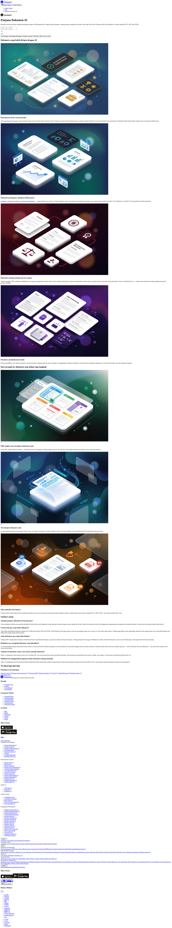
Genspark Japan (8, 698)
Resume (36, 36)
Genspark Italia (8, 703)
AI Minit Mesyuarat (9, 755)
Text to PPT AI (8, 832)
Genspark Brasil (8, 699)
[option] (6, 895)
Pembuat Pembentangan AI (12, 811)
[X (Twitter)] (2, 882)
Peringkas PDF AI (9, 826)
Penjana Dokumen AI (10, 745)
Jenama (6, 716)
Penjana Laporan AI (10, 821)
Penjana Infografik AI (10, 777)
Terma (6, 719)
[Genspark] (6, 2)
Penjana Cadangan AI (10, 818)
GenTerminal (8, 689)
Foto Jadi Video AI (9, 803)
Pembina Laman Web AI (11, 810)
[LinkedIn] (4, 882)
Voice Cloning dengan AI (11, 802)
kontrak (8, 281)
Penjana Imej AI (8, 762)
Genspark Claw (8, 684)
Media (6, 713)
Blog (5, 711)
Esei (45, 36)
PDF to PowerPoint (9, 830)
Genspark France (9, 701)
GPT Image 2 (8, 788)
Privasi (6, 718)
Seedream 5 (7, 789)
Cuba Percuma (17, 5)
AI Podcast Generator (10, 799)
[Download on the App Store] (7, 728)
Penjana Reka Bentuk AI (11, 775)
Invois (48, 36)
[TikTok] (12, 882)
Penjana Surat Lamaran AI (11, 748)
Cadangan (3, 201)
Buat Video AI (8, 800)
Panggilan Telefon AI (10, 834)
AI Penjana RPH (9, 750)
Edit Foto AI (7, 764)
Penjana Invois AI (9, 816)
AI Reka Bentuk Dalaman (11, 769)
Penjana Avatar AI (9, 766)
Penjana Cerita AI (9, 747)
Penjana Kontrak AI (10, 751)
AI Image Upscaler (9, 772)
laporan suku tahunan (29, 201)
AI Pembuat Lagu (9, 797)
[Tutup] (2, 891)
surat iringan (7, 121)
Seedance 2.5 (8, 791)
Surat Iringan (4, 36)
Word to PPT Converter (11, 829)
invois (33, 281)
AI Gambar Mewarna (10, 770)
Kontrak (25, 36)
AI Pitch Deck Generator (11, 814)
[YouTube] (10, 882)
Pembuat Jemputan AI (10, 780)
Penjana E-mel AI (9, 827)
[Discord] (8, 882)
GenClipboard (8, 688)
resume (16, 121)
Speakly (6, 686)
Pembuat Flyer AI (9, 778)
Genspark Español (9, 704)
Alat (6, 10)
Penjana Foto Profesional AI (12, 767)
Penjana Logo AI (9, 824)
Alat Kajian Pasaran (10, 835)
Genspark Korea (9, 696)
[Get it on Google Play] (9, 734)
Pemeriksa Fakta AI (9, 756)
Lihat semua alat (5, 675)
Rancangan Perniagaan (15, 36)
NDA (41, 36)
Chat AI (6, 753)
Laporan (30, 36)
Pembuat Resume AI (10, 819)
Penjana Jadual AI (9, 822)
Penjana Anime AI (9, 774)
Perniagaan (7, 714)
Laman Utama (8, 8)
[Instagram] (6, 882)
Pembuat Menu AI (9, 782)
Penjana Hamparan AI (10, 813)
